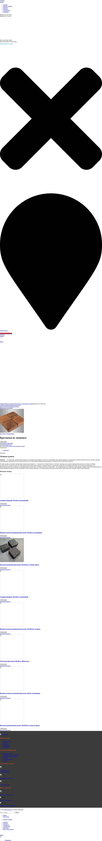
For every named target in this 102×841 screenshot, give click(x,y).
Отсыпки (5, 757)
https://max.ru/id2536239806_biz (8, 805)
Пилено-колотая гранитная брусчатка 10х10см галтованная (21, 532)
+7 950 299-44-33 (4, 770)
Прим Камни (7, 809)
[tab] (52, 450)
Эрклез (5, 760)
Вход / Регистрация (8, 829)
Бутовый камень (7, 753)
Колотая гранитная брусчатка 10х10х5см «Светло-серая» (20, 725)
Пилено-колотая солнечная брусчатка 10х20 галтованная (20, 693)
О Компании (6, 745)
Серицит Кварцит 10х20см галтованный (14, 597)
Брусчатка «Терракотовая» (7, 433)
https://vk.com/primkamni (6, 794)
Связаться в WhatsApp (6, 333)
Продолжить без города (6, 43)
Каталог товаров (7, 741)
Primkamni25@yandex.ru (6, 778)
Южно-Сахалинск (10, 403)
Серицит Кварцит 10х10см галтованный (14, 500)
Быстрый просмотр (5, 505)
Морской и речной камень (10, 756)
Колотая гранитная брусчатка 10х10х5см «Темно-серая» (19, 565)
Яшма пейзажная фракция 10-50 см (9, 406)
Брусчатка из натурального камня (24, 403)
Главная (2, 403)
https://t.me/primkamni (5, 800)
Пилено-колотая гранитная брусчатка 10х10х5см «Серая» (20, 629)
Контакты (6, 744)
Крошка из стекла (8, 759)
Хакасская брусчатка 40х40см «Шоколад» (14, 661)
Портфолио (6, 747)
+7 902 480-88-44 (4, 772)
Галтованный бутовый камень (11, 755)
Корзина (5, 742)
